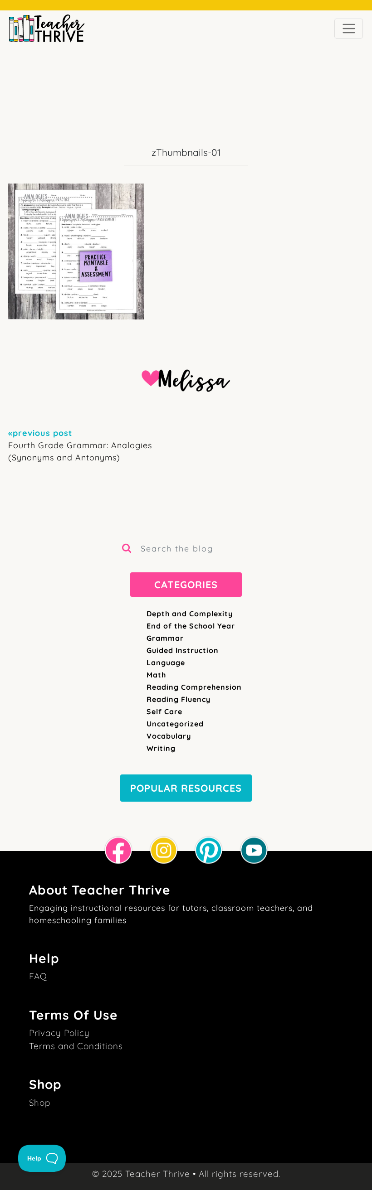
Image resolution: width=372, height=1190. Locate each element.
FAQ (38, 976)
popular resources (186, 788)
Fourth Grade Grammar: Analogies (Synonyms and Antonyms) (80, 445)
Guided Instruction (183, 650)
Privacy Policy (59, 1032)
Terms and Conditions (76, 1045)
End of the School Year (191, 625)
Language (166, 662)
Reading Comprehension (194, 687)
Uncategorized (175, 723)
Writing (161, 748)
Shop (39, 1102)
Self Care (164, 711)
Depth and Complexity (190, 613)
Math (156, 674)
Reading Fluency (178, 699)
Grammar (165, 638)
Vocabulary (169, 735)
